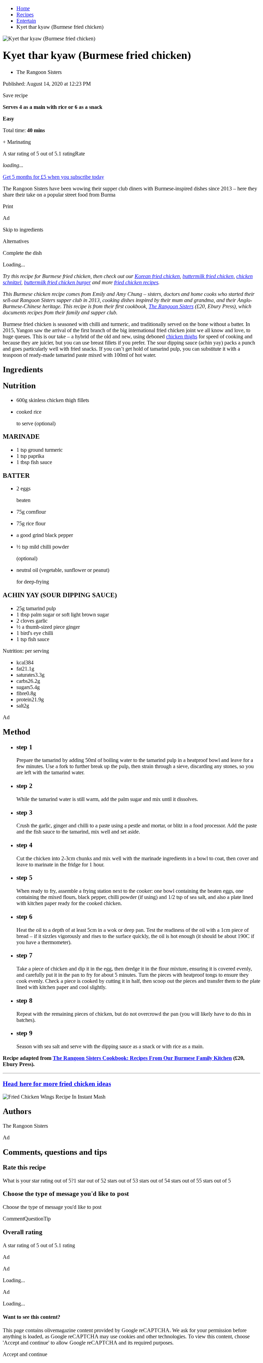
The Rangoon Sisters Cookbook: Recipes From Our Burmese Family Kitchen (142, 1058)
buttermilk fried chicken (208, 276)
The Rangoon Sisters (171, 306)
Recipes (25, 14)
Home (23, 8)
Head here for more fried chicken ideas (57, 1083)
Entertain (26, 21)
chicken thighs (181, 336)
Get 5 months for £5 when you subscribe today (53, 177)
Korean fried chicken (157, 276)
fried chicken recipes (136, 282)
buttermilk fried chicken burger (57, 282)
